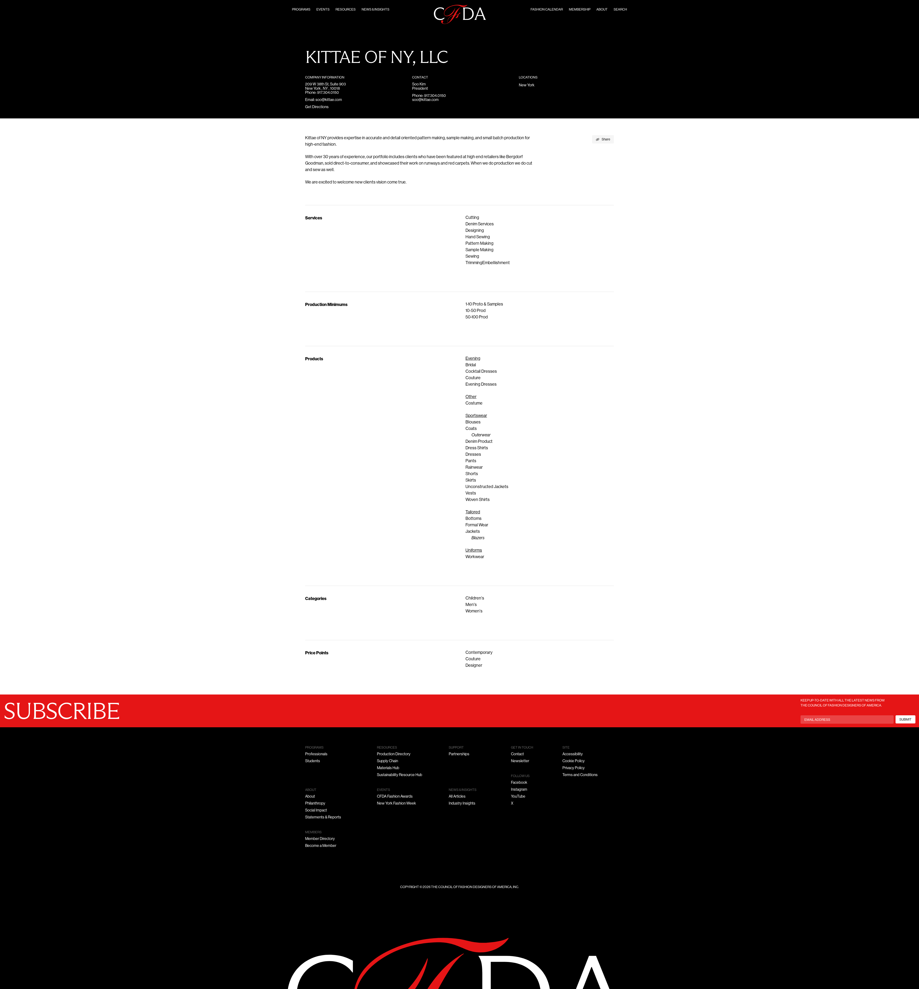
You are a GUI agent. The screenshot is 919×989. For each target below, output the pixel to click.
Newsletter (520, 761)
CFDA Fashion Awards (395, 797)
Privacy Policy (573, 768)
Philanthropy (315, 804)
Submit (905, 720)
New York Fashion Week (396, 804)
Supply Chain (387, 761)
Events (323, 9)
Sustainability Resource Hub (399, 775)
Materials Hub (388, 768)
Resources (346, 9)
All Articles (457, 797)
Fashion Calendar (547, 9)
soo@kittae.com (328, 100)
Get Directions (317, 107)
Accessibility (572, 754)
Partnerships (459, 754)
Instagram (519, 790)
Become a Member (320, 846)
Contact (517, 754)
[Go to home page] (460, 14)
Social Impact (316, 810)
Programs (301, 9)
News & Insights (375, 9)
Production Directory (393, 754)
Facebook (519, 783)
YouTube (518, 797)
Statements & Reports (323, 817)
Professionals (316, 754)
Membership (579, 9)
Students (312, 761)
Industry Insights (462, 804)
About (602, 9)
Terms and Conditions (580, 775)
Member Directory (320, 839)
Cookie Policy (573, 761)
